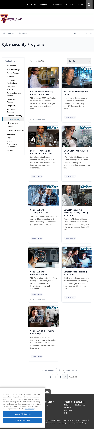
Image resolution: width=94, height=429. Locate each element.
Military (67, 405)
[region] (22, 407)
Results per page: (48, 370)
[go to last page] (45, 376)
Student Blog (80, 405)
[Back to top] (47, 403)
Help (66, 413)
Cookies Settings (22, 420)
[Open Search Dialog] (89, 4)
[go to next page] (50, 376)
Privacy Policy (81, 423)
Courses (11, 33)
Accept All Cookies (22, 414)
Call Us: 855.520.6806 (81, 33)
